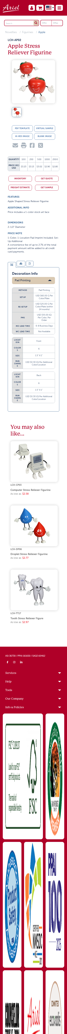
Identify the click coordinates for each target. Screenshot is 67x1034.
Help (8, 681)
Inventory (20, 178)
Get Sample (47, 187)
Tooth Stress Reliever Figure (26, 618)
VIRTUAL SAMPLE (44, 128)
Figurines (27, 32)
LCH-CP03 (15, 485)
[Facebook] (7, 662)
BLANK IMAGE (45, 136)
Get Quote (47, 178)
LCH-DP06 (16, 549)
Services (10, 673)
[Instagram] (14, 662)
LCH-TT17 (15, 613)
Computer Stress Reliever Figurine (30, 490)
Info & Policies (14, 707)
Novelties (11, 32)
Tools (8, 690)
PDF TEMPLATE (22, 128)
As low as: (19, 493)
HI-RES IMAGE (22, 136)
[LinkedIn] (21, 662)
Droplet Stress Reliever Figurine (29, 554)
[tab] (12, 265)
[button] (59, 8)
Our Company (14, 698)
